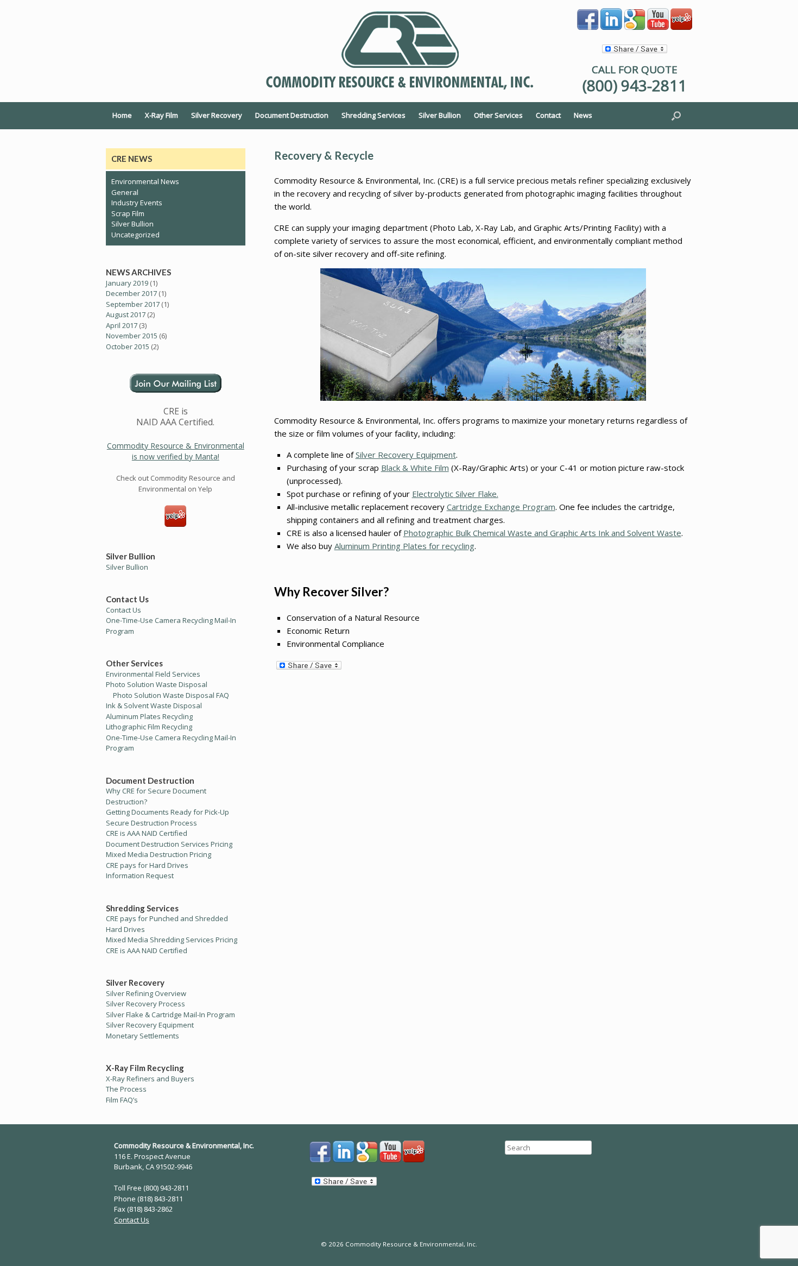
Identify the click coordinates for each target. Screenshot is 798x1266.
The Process (126, 1089)
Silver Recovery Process (145, 1004)
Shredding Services (373, 115)
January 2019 (127, 283)
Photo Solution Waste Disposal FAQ (171, 695)
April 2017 (121, 325)
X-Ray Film (161, 115)
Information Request (140, 875)
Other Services (498, 115)
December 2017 (131, 293)
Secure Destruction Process (151, 823)
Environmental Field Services (153, 674)
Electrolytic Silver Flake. (455, 493)
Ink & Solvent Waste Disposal (154, 705)
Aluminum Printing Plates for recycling (404, 545)
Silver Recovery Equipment (406, 454)
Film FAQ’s (122, 1100)
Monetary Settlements (142, 1036)
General (124, 192)
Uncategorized (135, 235)
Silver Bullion (440, 115)
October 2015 (127, 346)
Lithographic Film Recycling (149, 727)
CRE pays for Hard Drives (147, 865)
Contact (548, 115)
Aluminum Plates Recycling (149, 716)
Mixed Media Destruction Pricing (158, 854)
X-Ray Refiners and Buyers (150, 1079)
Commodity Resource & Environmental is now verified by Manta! (175, 451)
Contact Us (123, 610)
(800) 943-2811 (634, 85)
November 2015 (131, 336)
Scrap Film (127, 213)
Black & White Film (415, 467)
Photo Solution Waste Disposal (156, 684)
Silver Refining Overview (146, 993)
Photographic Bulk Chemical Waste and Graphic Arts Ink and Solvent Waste (542, 532)
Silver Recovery (216, 115)
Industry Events (136, 202)
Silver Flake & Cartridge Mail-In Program (170, 1014)
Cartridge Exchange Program (501, 506)
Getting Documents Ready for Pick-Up (167, 812)
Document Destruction (291, 115)
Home (122, 115)
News (583, 115)
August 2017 (125, 314)
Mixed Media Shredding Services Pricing (171, 939)
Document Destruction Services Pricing (169, 844)
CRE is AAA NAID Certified (146, 833)
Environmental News (145, 181)
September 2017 (133, 304)
